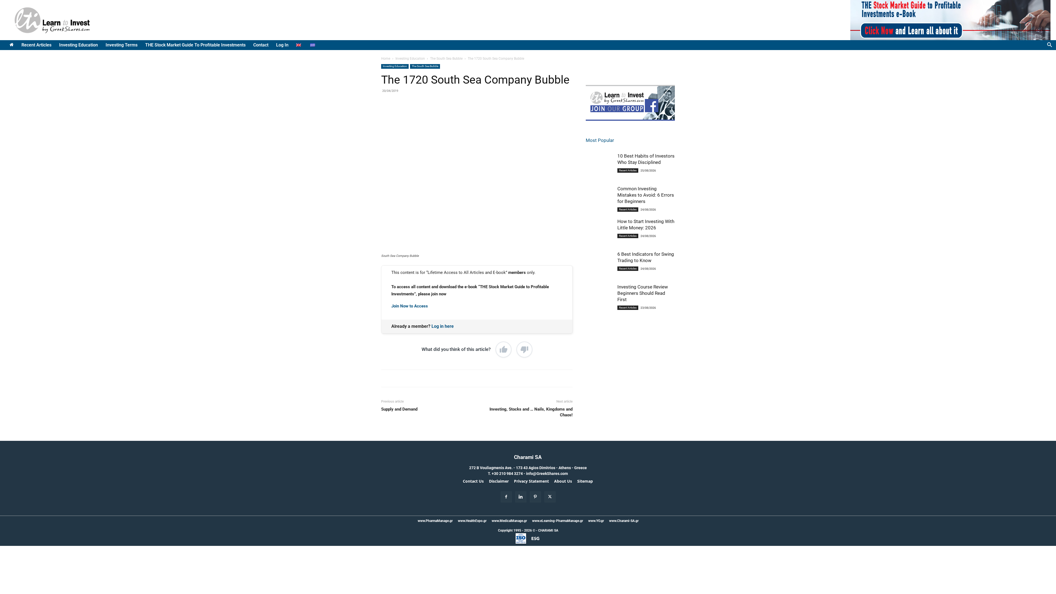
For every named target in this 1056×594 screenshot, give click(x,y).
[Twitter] (432, 114)
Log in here (442, 326)
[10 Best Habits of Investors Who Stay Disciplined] (599, 167)
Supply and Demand (399, 409)
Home (385, 59)
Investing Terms (122, 45)
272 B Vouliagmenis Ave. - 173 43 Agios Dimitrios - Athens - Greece (528, 468)
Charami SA (528, 457)
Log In (282, 45)
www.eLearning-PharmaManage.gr (557, 521)
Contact (260, 45)
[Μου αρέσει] (504, 350)
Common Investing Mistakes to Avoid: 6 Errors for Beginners (645, 195)
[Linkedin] (457, 114)
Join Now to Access (409, 306)
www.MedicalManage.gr (509, 521)
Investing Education (78, 45)
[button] (1049, 45)
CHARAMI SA (548, 530)
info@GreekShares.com (547, 473)
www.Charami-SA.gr (624, 521)
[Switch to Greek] (313, 45)
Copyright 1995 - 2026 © (516, 530)
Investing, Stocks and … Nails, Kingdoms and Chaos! (531, 412)
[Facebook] (419, 114)
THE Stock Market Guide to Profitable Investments (195, 45)
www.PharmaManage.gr (435, 521)
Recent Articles (36, 45)
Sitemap (585, 481)
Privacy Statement (531, 481)
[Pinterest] (445, 114)
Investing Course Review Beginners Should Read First (642, 293)
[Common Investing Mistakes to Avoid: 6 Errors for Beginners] (599, 200)
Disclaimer (499, 481)
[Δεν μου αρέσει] (524, 350)
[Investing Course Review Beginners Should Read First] (599, 298)
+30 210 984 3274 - (509, 473)
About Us (563, 481)
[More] (471, 114)
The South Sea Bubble (446, 59)
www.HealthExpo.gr (472, 521)
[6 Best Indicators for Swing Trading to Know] (599, 265)
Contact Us (473, 481)
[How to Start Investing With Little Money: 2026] (599, 232)
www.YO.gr (596, 521)
